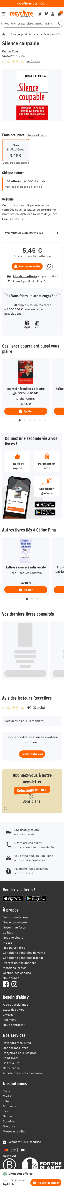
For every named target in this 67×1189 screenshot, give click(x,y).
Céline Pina (10, 51)
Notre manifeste (14, 927)
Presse (7, 942)
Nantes (8, 1116)
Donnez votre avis (32, 754)
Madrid (8, 1096)
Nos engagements (15, 922)
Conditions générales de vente (24, 952)
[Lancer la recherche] (58, 23)
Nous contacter (14, 1024)
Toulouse (9, 1126)
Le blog (8, 932)
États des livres (13, 1009)
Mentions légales (14, 968)
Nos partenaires (14, 947)
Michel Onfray (25, 398)
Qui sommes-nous (15, 917)
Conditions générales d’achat (23, 957)
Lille (6, 1101)
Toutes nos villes (14, 1131)
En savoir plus (37, 135)
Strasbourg (10, 1121)
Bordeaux (9, 1106)
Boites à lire (11, 1063)
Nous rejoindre (13, 937)
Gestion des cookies (17, 973)
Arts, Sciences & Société (52, 34)
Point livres (10, 1058)
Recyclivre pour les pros (19, 1053)
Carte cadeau (12, 1068)
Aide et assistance (15, 1004)
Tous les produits (21, 34)
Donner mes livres (15, 1048)
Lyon (6, 1111)
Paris (6, 1091)
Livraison (9, 1014)
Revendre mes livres (17, 1042)
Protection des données (19, 962)
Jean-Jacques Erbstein (26, 573)
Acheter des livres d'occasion (23, 1073)
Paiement (9, 1019)
